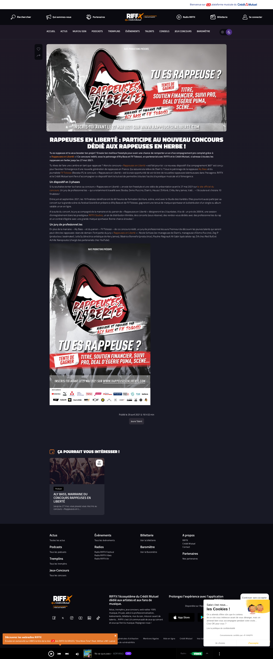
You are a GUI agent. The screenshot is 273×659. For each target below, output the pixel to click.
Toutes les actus (57, 540)
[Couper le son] (77, 654)
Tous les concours (58, 575)
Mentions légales (151, 638)
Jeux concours (183, 31)
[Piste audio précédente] (59, 653)
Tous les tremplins (58, 563)
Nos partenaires (190, 558)
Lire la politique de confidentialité (221, 628)
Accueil (51, 31)
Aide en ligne (169, 638)
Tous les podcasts (58, 552)
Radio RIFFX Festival (104, 552)
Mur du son (79, 31)
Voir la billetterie (148, 540)
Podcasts (97, 31)
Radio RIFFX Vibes (103, 555)
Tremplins (114, 31)
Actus (64, 31)
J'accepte (253, 643)
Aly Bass (202, 169)
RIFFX (185, 540)
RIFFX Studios (96, 215)
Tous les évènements (104, 540)
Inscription (202, 638)
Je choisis (220, 643)
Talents (149, 31)
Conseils (164, 31)
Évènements (132, 31)
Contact (186, 547)
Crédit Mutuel (188, 543)
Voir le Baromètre (148, 552)
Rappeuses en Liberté (63, 156)
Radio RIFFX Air (101, 558)
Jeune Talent (136, 421)
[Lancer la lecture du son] (51, 653)
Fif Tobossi (66, 173)
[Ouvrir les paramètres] (219, 653)
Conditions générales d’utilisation (123, 638)
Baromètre (203, 31)
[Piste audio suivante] (67, 653)
